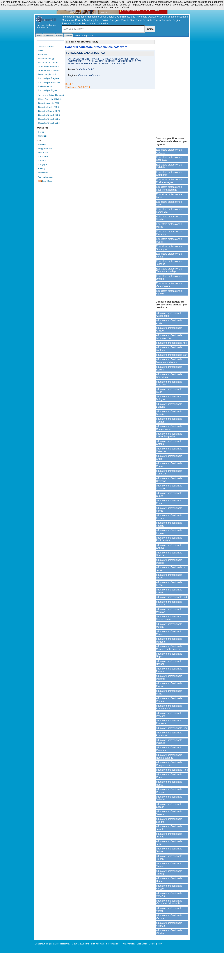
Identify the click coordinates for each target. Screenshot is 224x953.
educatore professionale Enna (169, 502)
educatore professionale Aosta (169, 321)
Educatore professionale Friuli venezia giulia (169, 188)
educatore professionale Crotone (169, 487)
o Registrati (87, 35)
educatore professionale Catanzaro (169, 450)
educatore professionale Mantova (169, 610)
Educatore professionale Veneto (169, 292)
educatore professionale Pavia (169, 692)
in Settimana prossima (49, 70)
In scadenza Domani (48, 62)
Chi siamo (43, 156)
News (40, 50)
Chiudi (125, 7)
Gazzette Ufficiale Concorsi (51, 95)
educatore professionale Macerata (169, 603)
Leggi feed (47, 181)
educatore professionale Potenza (169, 741)
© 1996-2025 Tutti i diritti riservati (88, 943)
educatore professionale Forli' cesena (169, 539)
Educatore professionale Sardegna (169, 247)
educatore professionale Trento (169, 865)
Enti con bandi (45, 86)
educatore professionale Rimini (169, 776)
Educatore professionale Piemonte (169, 233)
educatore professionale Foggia (169, 531)
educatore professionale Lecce (169, 576)
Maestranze (68, 20)
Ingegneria (80, 16)
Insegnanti (182, 16)
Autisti (87, 20)
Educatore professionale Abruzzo (169, 151)
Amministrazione (126, 16)
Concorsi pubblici (46, 46)
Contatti (42, 160)
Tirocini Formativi (162, 20)
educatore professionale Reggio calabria (169, 756)
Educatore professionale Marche (169, 218)
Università (102, 23)
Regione (177, 20)
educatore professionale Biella (169, 390)
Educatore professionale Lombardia (169, 210)
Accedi (77, 35)
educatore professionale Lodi (171, 597)
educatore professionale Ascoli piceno (169, 336)
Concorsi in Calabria (89, 75)
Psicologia (141, 16)
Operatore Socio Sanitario (162, 16)
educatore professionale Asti (171, 343)
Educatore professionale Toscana (169, 262)
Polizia (105, 20)
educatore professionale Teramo (169, 835)
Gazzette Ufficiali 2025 (49, 119)
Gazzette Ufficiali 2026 (49, 115)
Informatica (68, 16)
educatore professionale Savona (169, 813)
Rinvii (139, 20)
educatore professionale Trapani (169, 857)
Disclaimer (43, 172)
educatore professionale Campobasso (169, 427)
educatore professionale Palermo (169, 677)
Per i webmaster (45, 177)
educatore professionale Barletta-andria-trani (169, 360)
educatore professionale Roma (169, 783)
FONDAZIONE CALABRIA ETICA (85, 53)
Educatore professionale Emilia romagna (169, 180)
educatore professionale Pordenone (169, 734)
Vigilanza (96, 20)
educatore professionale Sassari (169, 805)
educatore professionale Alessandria (169, 314)
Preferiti (42, 144)
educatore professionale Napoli (169, 655)
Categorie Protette (119, 20)
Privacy (41, 168)
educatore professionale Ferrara (169, 517)
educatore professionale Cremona (169, 479)
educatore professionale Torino (169, 850)
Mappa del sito (45, 148)
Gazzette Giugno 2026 (49, 111)
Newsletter (43, 136)
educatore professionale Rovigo (169, 790)
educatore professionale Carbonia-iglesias (169, 435)
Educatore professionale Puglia (169, 240)
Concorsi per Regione (48, 78)
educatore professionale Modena (169, 640)
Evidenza (42, 54)
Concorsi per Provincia (49, 82)
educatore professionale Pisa (172, 728)
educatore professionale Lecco (169, 583)
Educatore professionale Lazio (169, 195)
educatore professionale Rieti (172, 769)
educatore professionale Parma (169, 684)
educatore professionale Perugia (169, 699)
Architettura (93, 16)
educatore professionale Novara (169, 662)
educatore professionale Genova (169, 546)
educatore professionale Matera (169, 625)
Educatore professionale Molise (169, 225)
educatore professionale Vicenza (169, 924)
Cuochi (79, 20)
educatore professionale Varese (169, 887)
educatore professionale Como (169, 464)
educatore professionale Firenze (169, 524)
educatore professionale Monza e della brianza (169, 647)
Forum (41, 132)
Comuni (77, 23)
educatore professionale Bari (171, 355)
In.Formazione (113, 943)
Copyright (42, 164)
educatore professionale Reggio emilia (169, 763)
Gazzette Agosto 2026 (48, 103)
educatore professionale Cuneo (169, 494)
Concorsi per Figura (47, 90)
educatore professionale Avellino (169, 348)
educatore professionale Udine (169, 879)
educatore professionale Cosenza (169, 472)
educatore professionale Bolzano (169, 405)
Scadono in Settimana (48, 66)
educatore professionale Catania (169, 442)
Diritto (103, 16)
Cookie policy (155, 943)
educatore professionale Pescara (169, 714)
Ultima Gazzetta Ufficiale (50, 99)
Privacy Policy (128, 943)
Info (117, 7)
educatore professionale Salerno (169, 798)
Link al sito (43, 152)
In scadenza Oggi (46, 58)
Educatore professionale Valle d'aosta (169, 284)
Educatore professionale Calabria (169, 166)
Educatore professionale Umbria (169, 277)
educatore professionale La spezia (170, 568)
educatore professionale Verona (169, 917)
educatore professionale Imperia (169, 561)
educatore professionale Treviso (169, 872)
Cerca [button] (150, 29)
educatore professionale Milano (169, 633)
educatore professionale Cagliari (169, 420)
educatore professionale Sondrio (169, 820)
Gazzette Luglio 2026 (48, 107)
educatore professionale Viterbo (169, 931)
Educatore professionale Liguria (169, 203)
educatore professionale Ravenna (169, 749)
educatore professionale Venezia (169, 894)
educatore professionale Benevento (169, 375)
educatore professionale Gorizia (169, 554)
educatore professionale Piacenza (169, 722)
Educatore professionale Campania (169, 173)
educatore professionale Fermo (169, 509)
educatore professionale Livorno (169, 591)
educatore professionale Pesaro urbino (169, 707)
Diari (132, 20)
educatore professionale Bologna (169, 398)
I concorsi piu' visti (47, 74)
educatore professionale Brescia (169, 413)
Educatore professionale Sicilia (169, 255)
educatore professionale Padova (169, 670)
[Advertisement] (172, 86)
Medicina (111, 16)
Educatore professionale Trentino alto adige (169, 270)
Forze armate (89, 23)
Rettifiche (148, 20)
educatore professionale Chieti (169, 457)
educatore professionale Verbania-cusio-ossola (169, 902)
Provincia (67, 23)
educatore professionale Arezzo (169, 329)
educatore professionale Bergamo (169, 383)
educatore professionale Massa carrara (169, 618)
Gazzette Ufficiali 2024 (49, 123)
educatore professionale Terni (169, 842)
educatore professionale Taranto (169, 827)
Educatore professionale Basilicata (169, 158)
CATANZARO (86, 69)
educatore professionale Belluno (169, 368)
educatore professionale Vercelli (169, 909)
